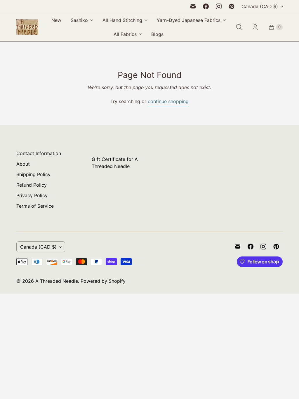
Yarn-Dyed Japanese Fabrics (188, 20)
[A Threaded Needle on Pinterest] (231, 6)
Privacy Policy (32, 195)
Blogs (157, 34)
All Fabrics (125, 34)
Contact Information (38, 153)
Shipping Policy (33, 174)
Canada (259, 6)
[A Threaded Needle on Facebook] (205, 6)
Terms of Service (35, 206)
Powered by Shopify (103, 281)
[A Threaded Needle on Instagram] (218, 6)
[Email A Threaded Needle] (193, 6)
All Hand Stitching (122, 20)
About (23, 164)
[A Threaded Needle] (27, 27)
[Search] (239, 27)
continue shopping (168, 101)
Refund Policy (31, 185)
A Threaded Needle (56, 281)
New (56, 20)
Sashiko (79, 20)
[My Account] (255, 27)
